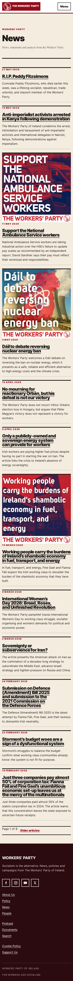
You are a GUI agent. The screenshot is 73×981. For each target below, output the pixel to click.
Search (6, 936)
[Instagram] (15, 883)
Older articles (30, 830)
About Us (8, 894)
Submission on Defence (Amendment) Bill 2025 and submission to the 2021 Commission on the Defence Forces (26, 696)
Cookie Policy (11, 946)
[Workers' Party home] (26, 6)
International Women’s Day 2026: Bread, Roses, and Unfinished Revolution (28, 603)
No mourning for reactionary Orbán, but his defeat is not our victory (28, 393)
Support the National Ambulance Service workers (31, 232)
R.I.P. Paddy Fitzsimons (25, 76)
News (6, 907)
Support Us (10, 952)
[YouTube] (25, 883)
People (6, 913)
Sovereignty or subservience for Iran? (24, 648)
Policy (6, 901)
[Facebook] (6, 883)
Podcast (7, 923)
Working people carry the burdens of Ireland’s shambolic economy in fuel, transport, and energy (36, 556)
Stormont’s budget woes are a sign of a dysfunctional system (33, 741)
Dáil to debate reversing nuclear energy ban (26, 348)
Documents (9, 929)
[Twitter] (35, 883)
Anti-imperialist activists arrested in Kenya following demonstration (36, 116)
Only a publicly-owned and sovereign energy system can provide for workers (29, 440)
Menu (64, 6)
